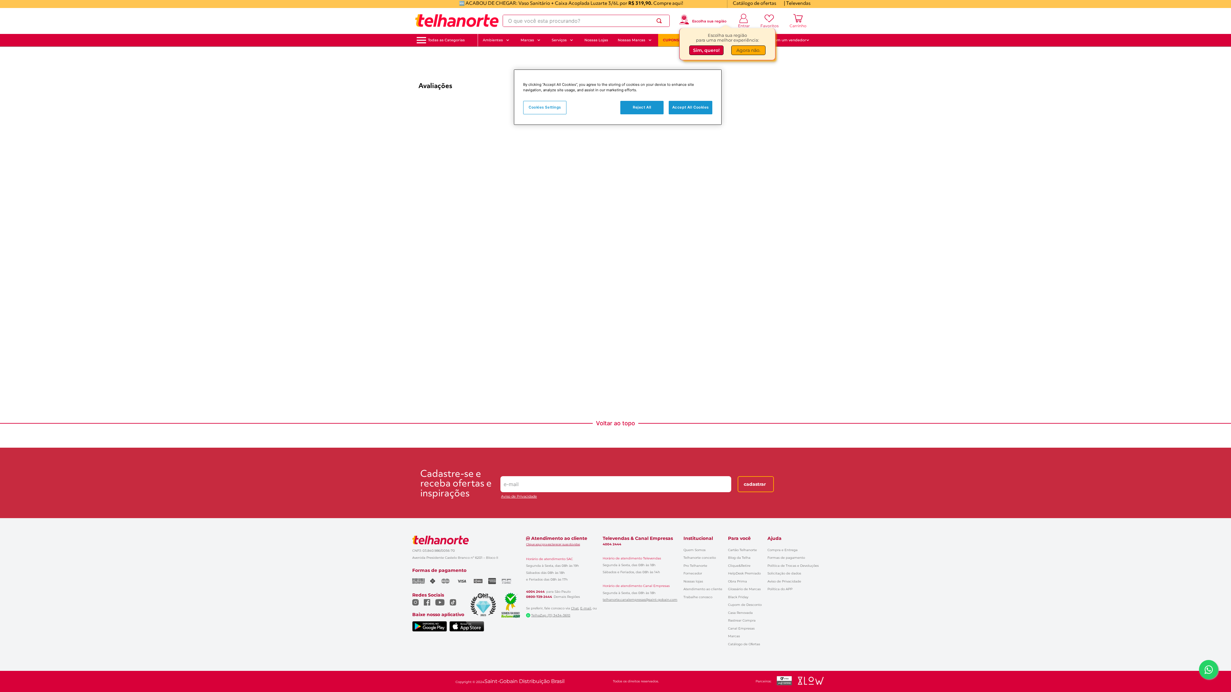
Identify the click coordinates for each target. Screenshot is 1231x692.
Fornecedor (692, 573)
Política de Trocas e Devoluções (793, 566)
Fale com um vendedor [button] (785, 40)
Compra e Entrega (782, 550)
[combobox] (586, 21)
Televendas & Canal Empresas (638, 538)
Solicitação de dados (784, 573)
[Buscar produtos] (660, 21)
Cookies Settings (545, 107)
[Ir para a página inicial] (456, 20)
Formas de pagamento (786, 558)
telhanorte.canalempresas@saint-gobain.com (640, 600)
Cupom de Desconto (745, 605)
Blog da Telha (739, 558)
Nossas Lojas (596, 40)
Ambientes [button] (493, 40)
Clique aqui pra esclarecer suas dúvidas (553, 544)
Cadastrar (755, 484)
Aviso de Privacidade (519, 496)
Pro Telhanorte (695, 566)
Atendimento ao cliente (702, 589)
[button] (446, 40)
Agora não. (748, 50)
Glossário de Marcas (744, 589)
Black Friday (738, 597)
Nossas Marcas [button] (631, 40)
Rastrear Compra (742, 620)
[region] (618, 97)
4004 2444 (535, 592)
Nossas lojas (693, 581)
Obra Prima (737, 581)
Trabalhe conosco (697, 597)
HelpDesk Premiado (744, 573)
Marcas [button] (527, 40)
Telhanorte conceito (699, 558)
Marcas (734, 636)
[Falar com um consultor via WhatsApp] (1208, 669)
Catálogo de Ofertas (744, 644)
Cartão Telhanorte (742, 550)
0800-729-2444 (539, 597)
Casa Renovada (740, 613)
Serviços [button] (559, 40)
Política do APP (779, 589)
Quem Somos (694, 550)
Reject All (642, 107)
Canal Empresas (741, 628)
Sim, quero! (706, 50)
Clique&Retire (739, 566)
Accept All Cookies (690, 107)
